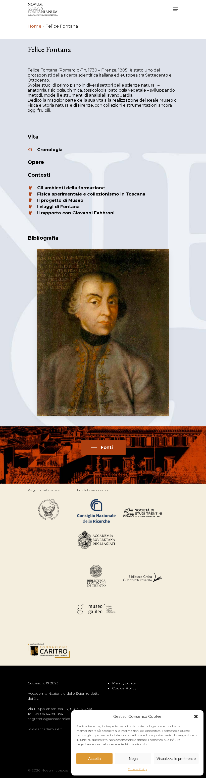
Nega (133, 758)
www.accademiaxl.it (45, 729)
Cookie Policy (137, 769)
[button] (195, 716)
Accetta (94, 758)
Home (34, 26)
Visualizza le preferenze (176, 758)
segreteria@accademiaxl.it (50, 719)
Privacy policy (124, 683)
